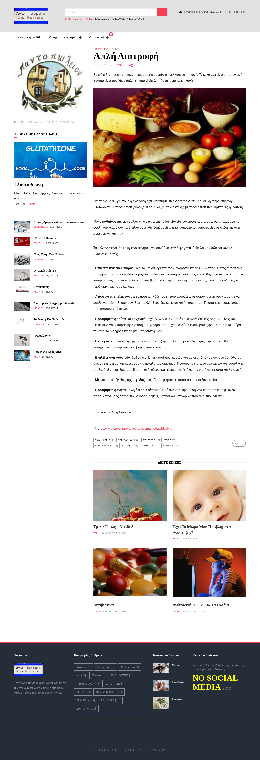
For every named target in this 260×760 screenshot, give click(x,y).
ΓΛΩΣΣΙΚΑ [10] (150, 445)
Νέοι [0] (81, 675)
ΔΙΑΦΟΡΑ (39, 275)
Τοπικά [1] (98, 675)
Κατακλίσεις (41, 287)
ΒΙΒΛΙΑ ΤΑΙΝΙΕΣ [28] (106, 445)
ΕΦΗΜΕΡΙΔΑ (100, 48)
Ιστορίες (39, 340)
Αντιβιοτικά (103, 605)
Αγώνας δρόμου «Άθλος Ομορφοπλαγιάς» (59, 222)
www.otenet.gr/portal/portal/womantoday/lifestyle (137, 428)
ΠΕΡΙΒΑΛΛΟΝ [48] (128, 440)
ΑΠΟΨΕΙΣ (139, 18)
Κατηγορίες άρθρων (63, 37)
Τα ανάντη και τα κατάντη (50, 319)
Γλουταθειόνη (28, 184)
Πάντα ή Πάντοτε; (45, 238)
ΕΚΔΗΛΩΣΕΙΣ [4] (104, 440)
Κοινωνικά (100, 36)
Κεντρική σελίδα (30, 37)
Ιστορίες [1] (83, 667)
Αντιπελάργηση (43, 335)
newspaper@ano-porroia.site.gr (202, 11)
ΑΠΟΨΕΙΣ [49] (130, 445)
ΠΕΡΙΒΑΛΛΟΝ (118, 18)
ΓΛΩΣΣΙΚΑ (39, 243)
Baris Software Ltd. (124, 749)
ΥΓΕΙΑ (130, 18)
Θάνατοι (177, 699)
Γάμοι (176, 665)
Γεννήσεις (178, 682)
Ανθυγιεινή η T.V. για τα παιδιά (201, 605)
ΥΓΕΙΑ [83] (170, 440)
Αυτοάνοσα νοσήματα (47, 352)
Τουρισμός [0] (105, 667)
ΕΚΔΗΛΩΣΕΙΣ (102, 18)
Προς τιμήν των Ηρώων (49, 254)
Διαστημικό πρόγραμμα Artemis (54, 303)
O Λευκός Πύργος (45, 270)
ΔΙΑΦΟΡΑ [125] (171, 445)
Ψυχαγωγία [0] (129, 667)
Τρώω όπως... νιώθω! (113, 526)
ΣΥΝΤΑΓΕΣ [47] (151, 440)
